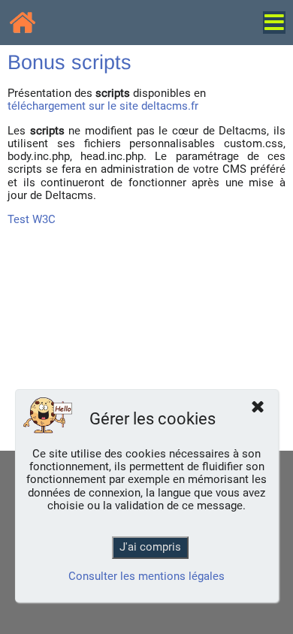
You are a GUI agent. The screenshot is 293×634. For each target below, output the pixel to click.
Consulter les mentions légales (146, 576)
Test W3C (32, 219)
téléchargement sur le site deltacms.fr (103, 106)
